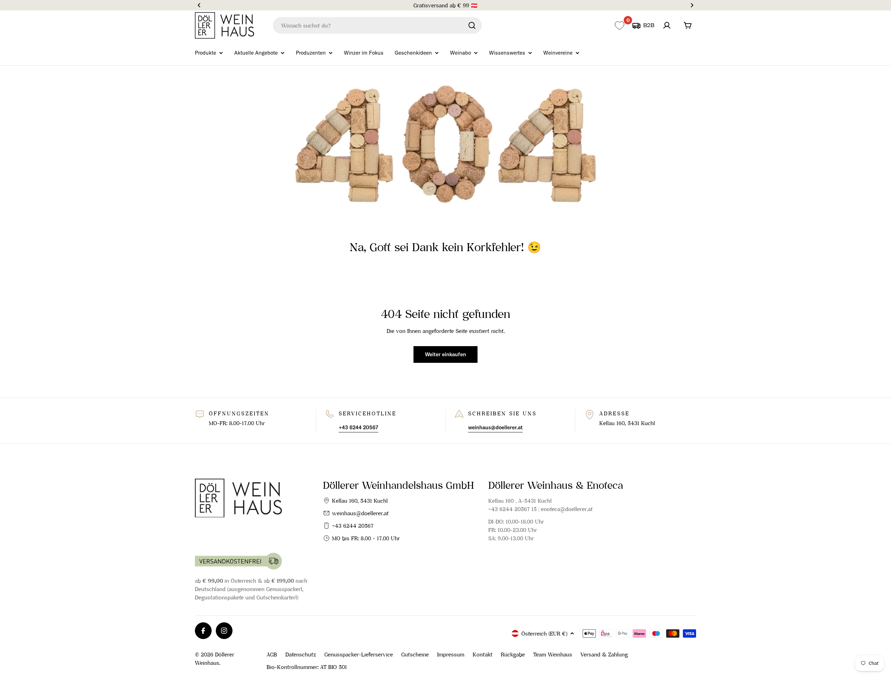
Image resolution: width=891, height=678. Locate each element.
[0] (619, 26)
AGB (272, 654)
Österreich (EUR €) (544, 633)
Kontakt (482, 654)
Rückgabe (513, 654)
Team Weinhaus (552, 654)
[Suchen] (472, 25)
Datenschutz (300, 654)
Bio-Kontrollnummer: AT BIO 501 (307, 666)
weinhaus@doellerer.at (360, 513)
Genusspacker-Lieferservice (358, 654)
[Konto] (667, 25)
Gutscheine (415, 654)
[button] (199, 5)
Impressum (450, 654)
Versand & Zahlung (604, 654)
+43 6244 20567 (352, 525)
